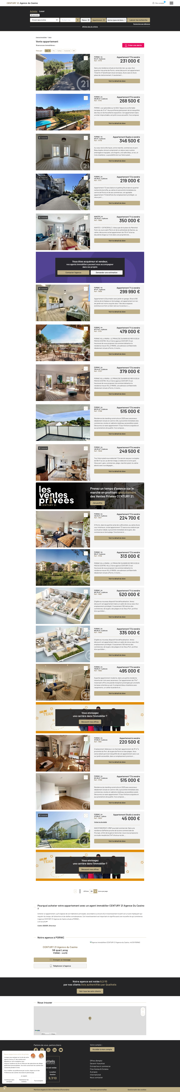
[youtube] (61, 1050)
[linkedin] (54, 1050)
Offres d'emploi (96, 1060)
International (95, 1075)
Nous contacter (96, 1077)
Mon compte (159, 3)
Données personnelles (98, 1090)
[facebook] (36, 1050)
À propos (93, 1072)
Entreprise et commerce (100, 1066)
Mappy (53, 1034)
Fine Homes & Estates (99, 1069)
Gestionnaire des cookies (137, 1090)
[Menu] (171, 2)
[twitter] (42, 1050)
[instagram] (48, 1050)
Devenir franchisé (97, 1063)
